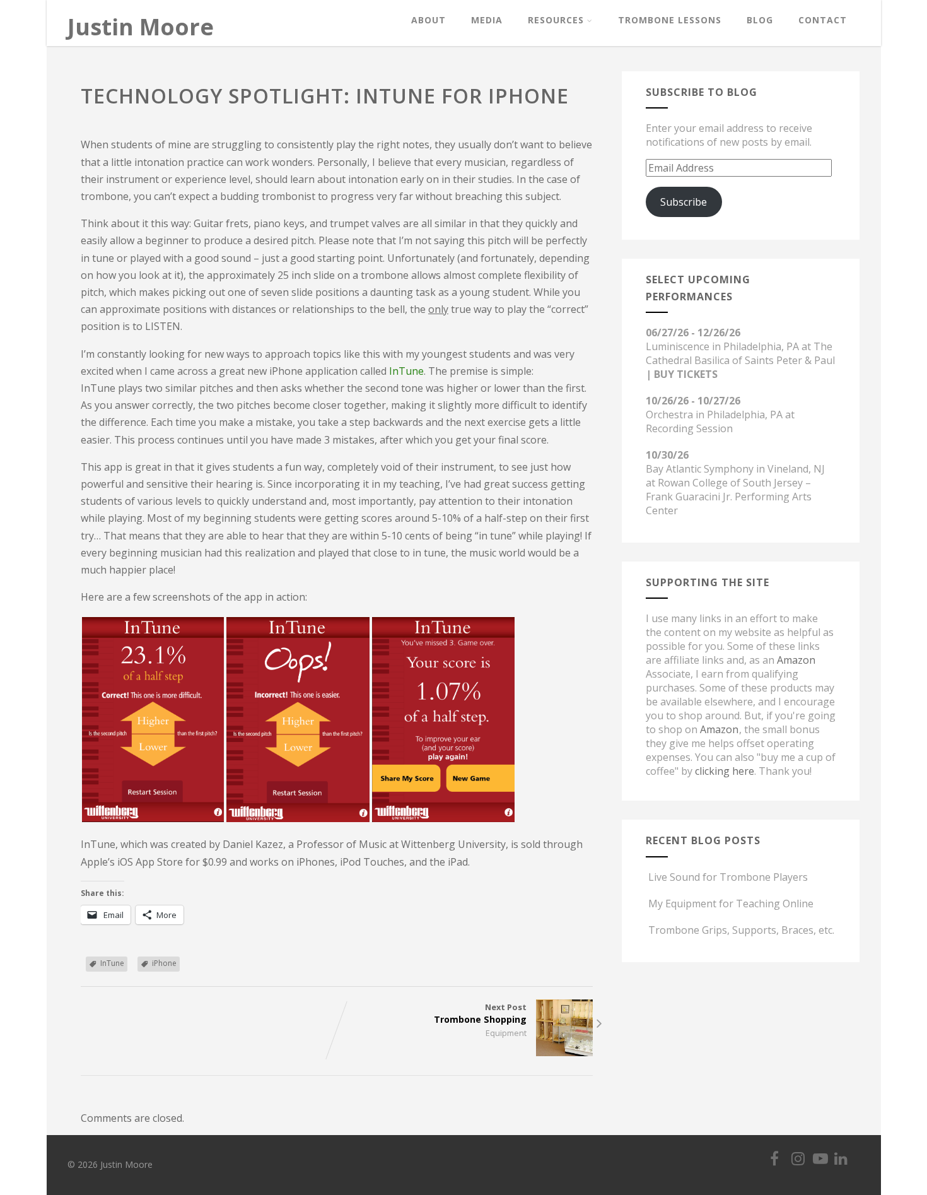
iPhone (164, 963)
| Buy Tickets (682, 374)
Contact (822, 20)
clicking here (724, 771)
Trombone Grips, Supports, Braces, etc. (741, 930)
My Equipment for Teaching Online (730, 903)
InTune (406, 371)
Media (487, 20)
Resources (556, 20)
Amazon (796, 660)
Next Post (480, 1013)
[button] (153, 719)
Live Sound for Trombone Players (728, 877)
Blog (760, 20)
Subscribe (683, 202)
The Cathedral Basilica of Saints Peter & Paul (740, 353)
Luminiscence (677, 346)
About (428, 20)
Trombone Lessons (669, 20)
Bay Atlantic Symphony (700, 469)
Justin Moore (140, 26)
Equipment (506, 1033)
